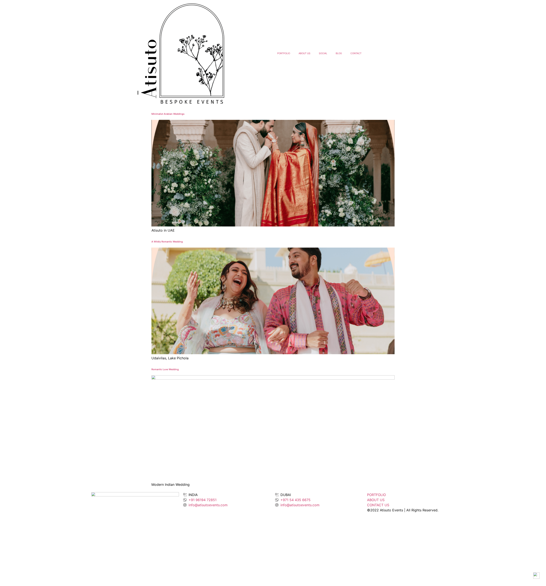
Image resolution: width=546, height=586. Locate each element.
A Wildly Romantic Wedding (167, 241)
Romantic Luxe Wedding (165, 369)
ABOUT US (304, 53)
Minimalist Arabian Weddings (167, 113)
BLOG (339, 53)
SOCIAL (323, 53)
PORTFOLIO (283, 53)
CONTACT (356, 53)
